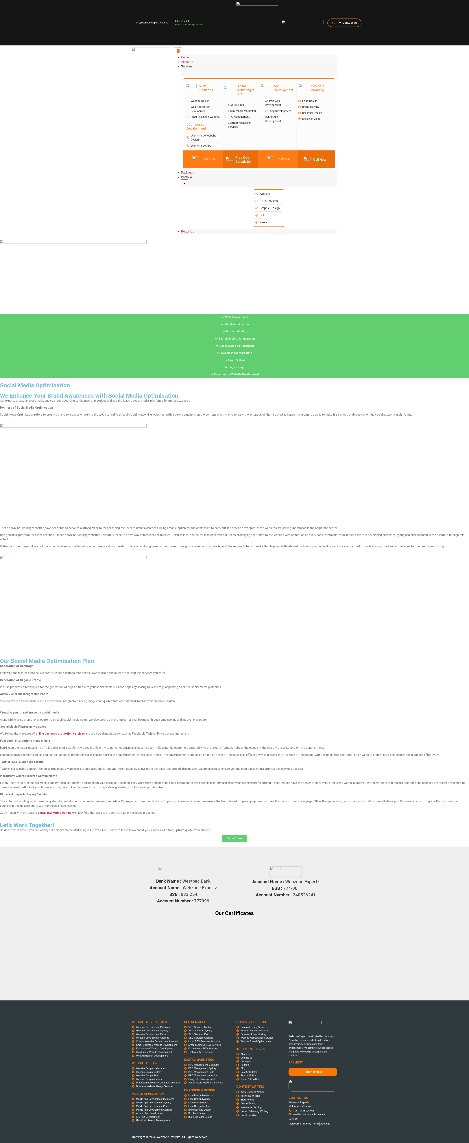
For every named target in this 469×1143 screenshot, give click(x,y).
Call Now (319, 159)
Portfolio (283, 159)
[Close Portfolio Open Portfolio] (184, 183)
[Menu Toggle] (177, 51)
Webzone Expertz (298, 1036)
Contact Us (349, 22)
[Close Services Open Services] (184, 72)
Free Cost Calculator (243, 159)
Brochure (208, 159)
